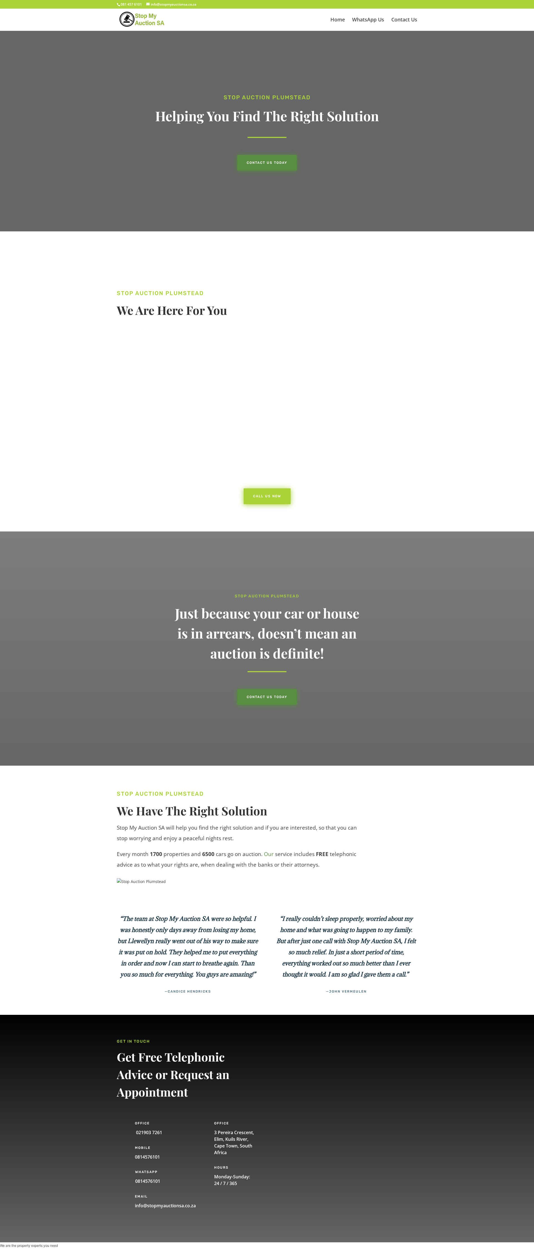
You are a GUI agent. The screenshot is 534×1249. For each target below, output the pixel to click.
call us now (145, 457)
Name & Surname (303, 1049)
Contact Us (404, 20)
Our (269, 854)
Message (294, 1136)
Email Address (299, 1088)
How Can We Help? (303, 1108)
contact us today (267, 697)
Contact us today (267, 163)
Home (337, 20)
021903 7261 (148, 1132)
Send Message (309, 1156)
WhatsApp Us (368, 20)
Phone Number (300, 1069)
